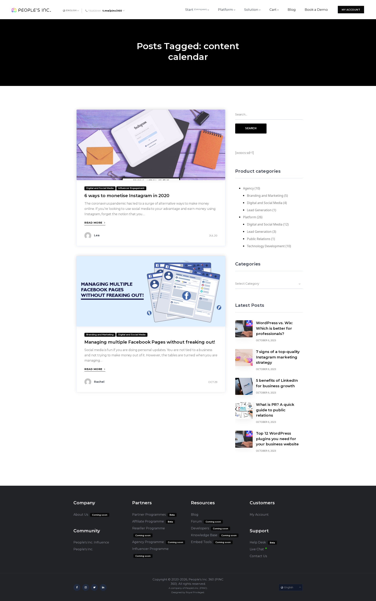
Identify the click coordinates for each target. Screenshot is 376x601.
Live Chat (257, 549)
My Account (259, 514)
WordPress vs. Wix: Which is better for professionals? (274, 328)
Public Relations (258, 239)
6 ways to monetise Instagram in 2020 (126, 195)
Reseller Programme (148, 528)
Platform (249, 217)
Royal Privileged (195, 592)
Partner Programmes (149, 514)
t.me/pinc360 (112, 10)
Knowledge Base (204, 535)
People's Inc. (83, 549)
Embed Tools (201, 542)
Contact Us (258, 556)
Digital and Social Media (264, 203)
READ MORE (93, 222)
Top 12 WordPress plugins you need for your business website (277, 438)
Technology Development (266, 246)
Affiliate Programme (148, 521)
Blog (194, 514)
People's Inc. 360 (201, 579)
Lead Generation (259, 210)
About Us (80, 514)
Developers (200, 528)
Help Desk (258, 542)
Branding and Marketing (265, 195)
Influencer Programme (150, 549)
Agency (248, 188)
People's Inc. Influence (91, 542)
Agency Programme (148, 542)
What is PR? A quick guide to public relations (275, 409)
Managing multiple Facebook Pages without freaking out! (149, 342)
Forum (196, 521)
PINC (203, 588)
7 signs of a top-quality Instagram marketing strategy (278, 357)
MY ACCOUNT (351, 9)
